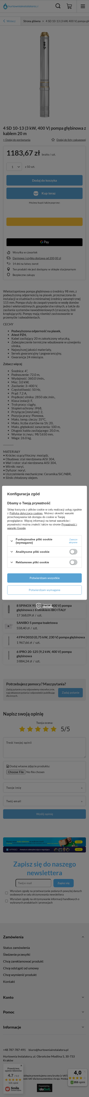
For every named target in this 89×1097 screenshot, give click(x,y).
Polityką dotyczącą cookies (26, 513)
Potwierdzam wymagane (44, 590)
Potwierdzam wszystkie (45, 578)
